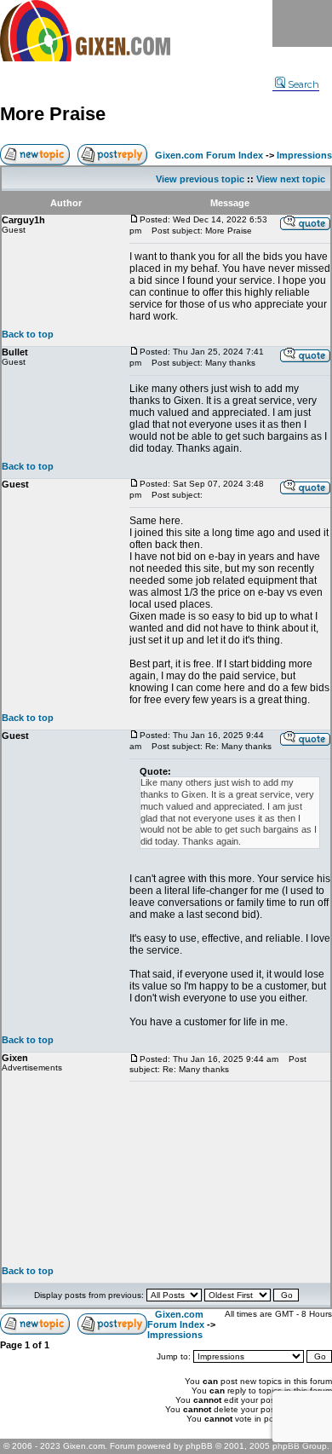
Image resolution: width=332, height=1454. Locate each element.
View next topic (290, 179)
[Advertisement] (229, 1173)
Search (303, 84)
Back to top (28, 334)
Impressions (304, 155)
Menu (302, 23)
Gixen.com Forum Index (209, 155)
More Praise (53, 113)
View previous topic (200, 179)
